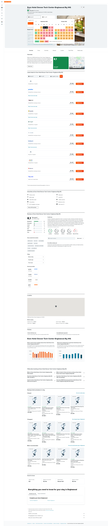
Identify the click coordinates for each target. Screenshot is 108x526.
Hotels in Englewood (51, 500)
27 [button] (35, 38)
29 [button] (41, 38)
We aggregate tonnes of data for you (35, 515)
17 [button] (46, 32)
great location (30, 243)
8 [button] (41, 30)
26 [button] (52, 35)
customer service (31, 245)
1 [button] (41, 27)
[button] (2, 2)
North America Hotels (39, 523)
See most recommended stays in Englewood (76, 445)
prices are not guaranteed (50, 510)
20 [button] (36, 35)
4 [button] (49, 27)
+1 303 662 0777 (30, 13)
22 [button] (41, 35)
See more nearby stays (80, 392)
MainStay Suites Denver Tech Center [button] (63, 433)
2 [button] (69, 27)
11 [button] (49, 30)
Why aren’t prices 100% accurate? (35, 517)
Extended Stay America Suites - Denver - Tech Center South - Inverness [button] (48, 408)
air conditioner (34, 248)
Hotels (34, 523)
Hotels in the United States (48, 523)
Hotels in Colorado (56, 523)
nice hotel (35, 243)
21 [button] (38, 35)
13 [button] (61, 32)
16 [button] (69, 32)
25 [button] (49, 35)
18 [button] (49, 32)
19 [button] (52, 32)
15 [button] (41, 32)
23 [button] (44, 35)
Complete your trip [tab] (32, 493)
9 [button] (69, 30)
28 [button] (38, 38)
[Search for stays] (1, 7)
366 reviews (36, 10)
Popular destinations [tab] (41, 493)
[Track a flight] (1, 15)
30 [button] (44, 38)
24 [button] (46, 35)
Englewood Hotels (63, 523)
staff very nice (30, 240)
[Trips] (1, 19)
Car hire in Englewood (33, 500)
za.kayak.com (29, 523)
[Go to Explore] (1, 13)
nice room (35, 240)
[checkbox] (33, 270)
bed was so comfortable (39, 245)
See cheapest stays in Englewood (78, 419)
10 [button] (46, 30)
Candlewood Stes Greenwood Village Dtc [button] (61, 460)
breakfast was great (31, 250)
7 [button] (38, 30)
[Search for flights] (1, 5)
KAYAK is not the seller (32, 513)
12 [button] (52, 30)
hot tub (29, 248)
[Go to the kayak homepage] (7, 1)
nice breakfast (41, 240)
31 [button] (72, 38)
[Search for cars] (1, 10)
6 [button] (61, 30)
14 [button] (38, 32)
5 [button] (58, 30)
